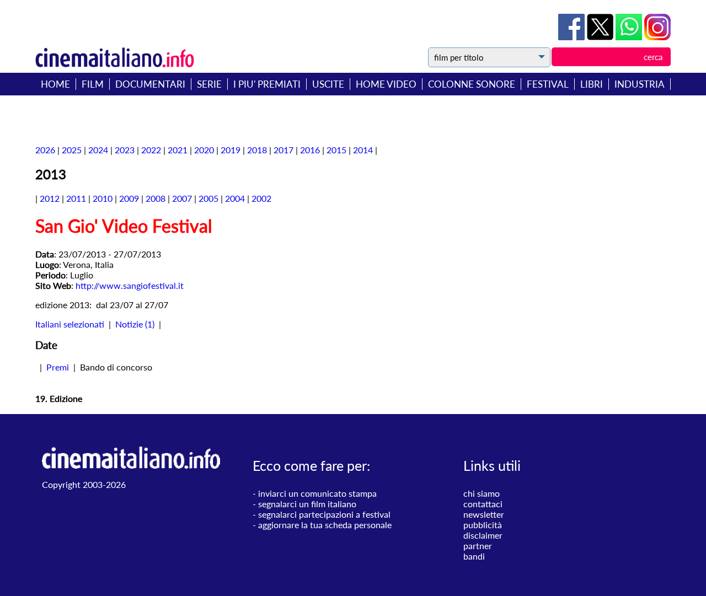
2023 (125, 149)
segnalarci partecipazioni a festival (324, 514)
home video (386, 84)
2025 (72, 149)
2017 (283, 149)
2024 (98, 149)
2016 (310, 149)
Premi (57, 367)
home (55, 84)
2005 (208, 198)
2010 (103, 198)
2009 (129, 198)
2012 (50, 198)
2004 (235, 198)
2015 (336, 149)
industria (639, 84)
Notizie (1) (134, 324)
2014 (363, 149)
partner (477, 545)
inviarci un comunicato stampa (317, 493)
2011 (76, 198)
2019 (230, 149)
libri (591, 84)
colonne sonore (471, 84)
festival (548, 84)
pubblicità (482, 524)
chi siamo (481, 493)
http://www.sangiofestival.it (130, 285)
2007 (182, 198)
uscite (328, 84)
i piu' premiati (267, 84)
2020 (204, 149)
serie (209, 84)
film (93, 84)
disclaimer (482, 535)
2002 (261, 198)
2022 (151, 149)
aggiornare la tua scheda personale (325, 524)
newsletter (483, 514)
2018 (257, 149)
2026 (45, 149)
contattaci (482, 503)
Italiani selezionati (69, 324)
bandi (474, 556)
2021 (178, 149)
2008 (155, 198)
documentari (150, 84)
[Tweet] (601, 36)
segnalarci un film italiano (307, 503)
